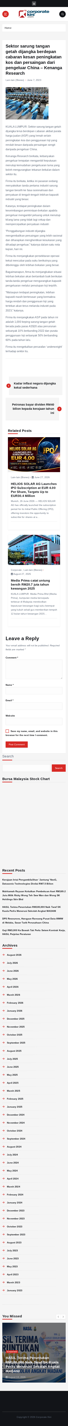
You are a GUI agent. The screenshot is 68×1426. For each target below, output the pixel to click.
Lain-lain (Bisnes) (15, 80)
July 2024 (12, 1154)
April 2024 (12, 1178)
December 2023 (15, 1210)
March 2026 (13, 994)
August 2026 (14, 955)
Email (9, 700)
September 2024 (16, 1138)
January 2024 (14, 1202)
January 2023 (14, 1290)
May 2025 (12, 1074)
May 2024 (12, 1170)
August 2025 (14, 1051)
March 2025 (13, 1090)
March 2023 (13, 1282)
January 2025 (14, 1106)
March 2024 (13, 1186)
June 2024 (13, 1162)
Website (10, 715)
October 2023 (14, 1226)
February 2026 (15, 1002)
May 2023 (12, 1266)
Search (8, 756)
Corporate (16, 570)
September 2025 (16, 1042)
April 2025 (12, 1082)
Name (10, 685)
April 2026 (12, 986)
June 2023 (13, 1258)
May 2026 (12, 979)
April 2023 (12, 1274)
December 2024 (15, 1114)
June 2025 (13, 1067)
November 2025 (16, 1026)
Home (8, 27)
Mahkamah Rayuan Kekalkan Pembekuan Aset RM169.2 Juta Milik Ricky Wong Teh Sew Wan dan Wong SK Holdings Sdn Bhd (34, 895)
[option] (34, 1353)
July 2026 (12, 963)
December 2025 (15, 1018)
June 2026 (13, 971)
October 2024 (14, 1130)
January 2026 (14, 1010)
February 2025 (15, 1098)
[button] (58, 1316)
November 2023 (16, 1218)
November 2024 (16, 1122)
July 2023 (12, 1250)
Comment (12, 657)
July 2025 (12, 1059)
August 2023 (14, 1242)
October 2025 (14, 1034)
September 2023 (16, 1234)
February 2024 (15, 1194)
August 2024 (14, 1146)
